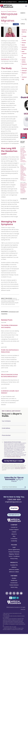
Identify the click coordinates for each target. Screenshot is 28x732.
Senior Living (14, 587)
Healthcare (14, 580)
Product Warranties (14, 552)
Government (14, 582)
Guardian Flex (14, 565)
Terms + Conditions (14, 556)
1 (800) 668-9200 (14, 499)
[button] (13, 461)
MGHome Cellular (14, 572)
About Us (14, 534)
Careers (14, 532)
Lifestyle (24, 70)
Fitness (24, 42)
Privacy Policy (18, 456)
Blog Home (3, 11)
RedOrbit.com (5, 59)
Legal (14, 547)
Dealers (14, 578)
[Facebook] (15, 24)
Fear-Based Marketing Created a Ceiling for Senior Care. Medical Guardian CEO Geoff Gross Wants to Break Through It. (23, 173)
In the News (14, 538)
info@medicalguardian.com (13, 502)
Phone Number (6, 435)
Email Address (6, 428)
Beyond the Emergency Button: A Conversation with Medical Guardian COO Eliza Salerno (23, 188)
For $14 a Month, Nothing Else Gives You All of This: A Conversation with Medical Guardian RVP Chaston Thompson (23, 154)
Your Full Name (6, 421)
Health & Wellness (12, 11)
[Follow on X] (14, 593)
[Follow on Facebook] (6, 593)
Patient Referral (14, 585)
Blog (14, 536)
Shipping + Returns (14, 554)
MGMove (14, 567)
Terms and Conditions (11, 456)
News (23, 45)
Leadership (14, 541)
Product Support (14, 529)
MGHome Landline (14, 569)
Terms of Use (17, 467)
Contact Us (14, 527)
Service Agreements (14, 549)
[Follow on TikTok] (10, 593)
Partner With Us (14, 515)
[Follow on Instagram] (17, 593)
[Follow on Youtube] (21, 593)
